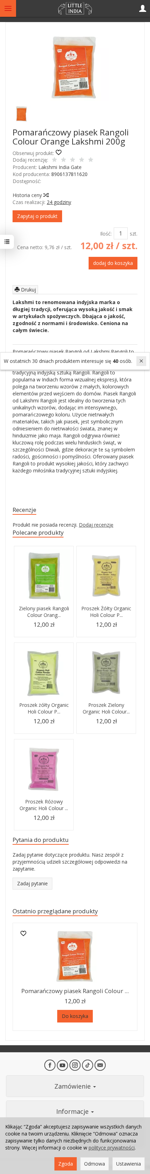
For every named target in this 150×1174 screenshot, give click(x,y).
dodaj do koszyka (113, 263)
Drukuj (28, 289)
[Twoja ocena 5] (90, 160)
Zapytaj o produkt (37, 216)
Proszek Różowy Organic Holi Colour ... (44, 804)
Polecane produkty (38, 532)
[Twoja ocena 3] (72, 160)
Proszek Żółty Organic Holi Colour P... (106, 611)
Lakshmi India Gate (60, 167)
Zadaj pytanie (32, 883)
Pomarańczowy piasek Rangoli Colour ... (75, 991)
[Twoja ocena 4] (81, 160)
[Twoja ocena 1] (54, 160)
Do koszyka (75, 1016)
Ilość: (106, 233)
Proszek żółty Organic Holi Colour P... (44, 708)
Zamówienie (73, 1086)
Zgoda (65, 1163)
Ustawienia (128, 1163)
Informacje (73, 1111)
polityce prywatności (112, 1147)
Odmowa (94, 1163)
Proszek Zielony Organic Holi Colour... (106, 708)
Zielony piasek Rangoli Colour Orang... (44, 611)
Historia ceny (28, 195)
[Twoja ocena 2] (63, 160)
